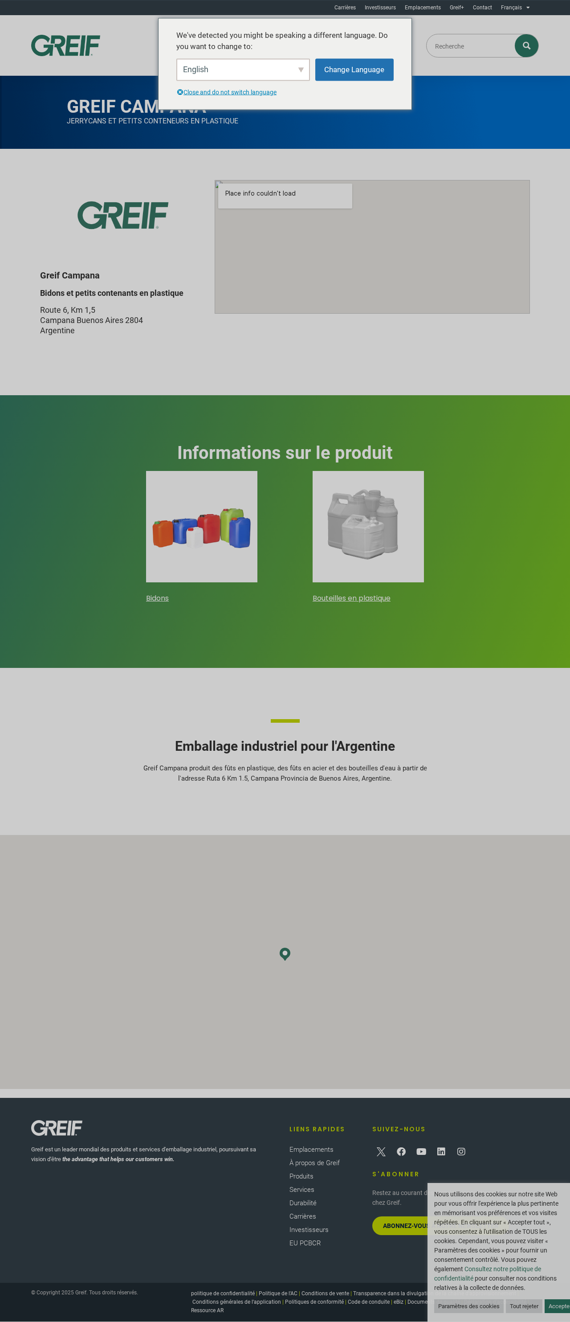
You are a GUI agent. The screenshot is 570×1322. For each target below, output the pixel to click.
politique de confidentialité (223, 1293)
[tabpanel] (201, 538)
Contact (482, 7)
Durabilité (303, 1203)
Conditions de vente (325, 1293)
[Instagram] (461, 1152)
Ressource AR (207, 1310)
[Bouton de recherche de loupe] (527, 45)
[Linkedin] (441, 1152)
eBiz (398, 1302)
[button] (285, 954)
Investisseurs (380, 7)
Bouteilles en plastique (352, 598)
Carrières (345, 7)
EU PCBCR (305, 1243)
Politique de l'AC (278, 1293)
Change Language (354, 69)
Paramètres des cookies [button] (469, 1306)
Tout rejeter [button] (524, 1306)
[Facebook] (401, 1152)
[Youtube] (421, 1152)
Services (301, 1190)
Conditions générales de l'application (236, 1302)
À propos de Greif (314, 1163)
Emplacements (423, 7)
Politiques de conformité (314, 1302)
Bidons (157, 598)
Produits (301, 1176)
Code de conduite (369, 1302)
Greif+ (457, 7)
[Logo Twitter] (381, 1152)
